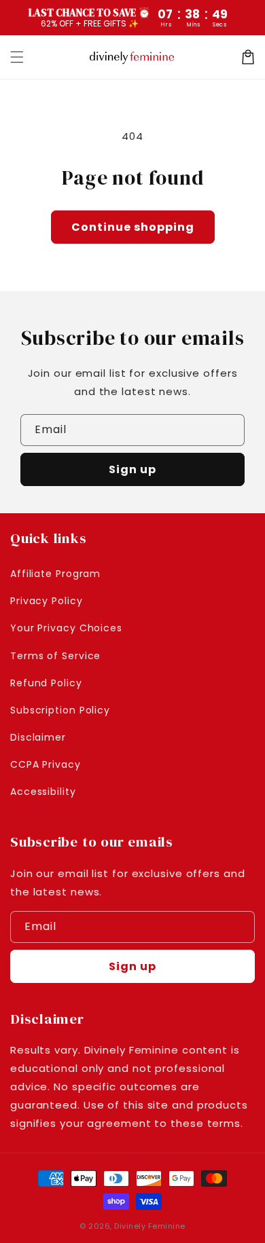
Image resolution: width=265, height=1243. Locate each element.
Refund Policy (46, 683)
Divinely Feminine (150, 1226)
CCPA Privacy (45, 764)
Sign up (132, 469)
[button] (17, 57)
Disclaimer (38, 737)
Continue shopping (132, 227)
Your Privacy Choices (66, 628)
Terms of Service (55, 656)
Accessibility (43, 791)
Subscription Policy (60, 710)
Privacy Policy (46, 601)
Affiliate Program (55, 573)
